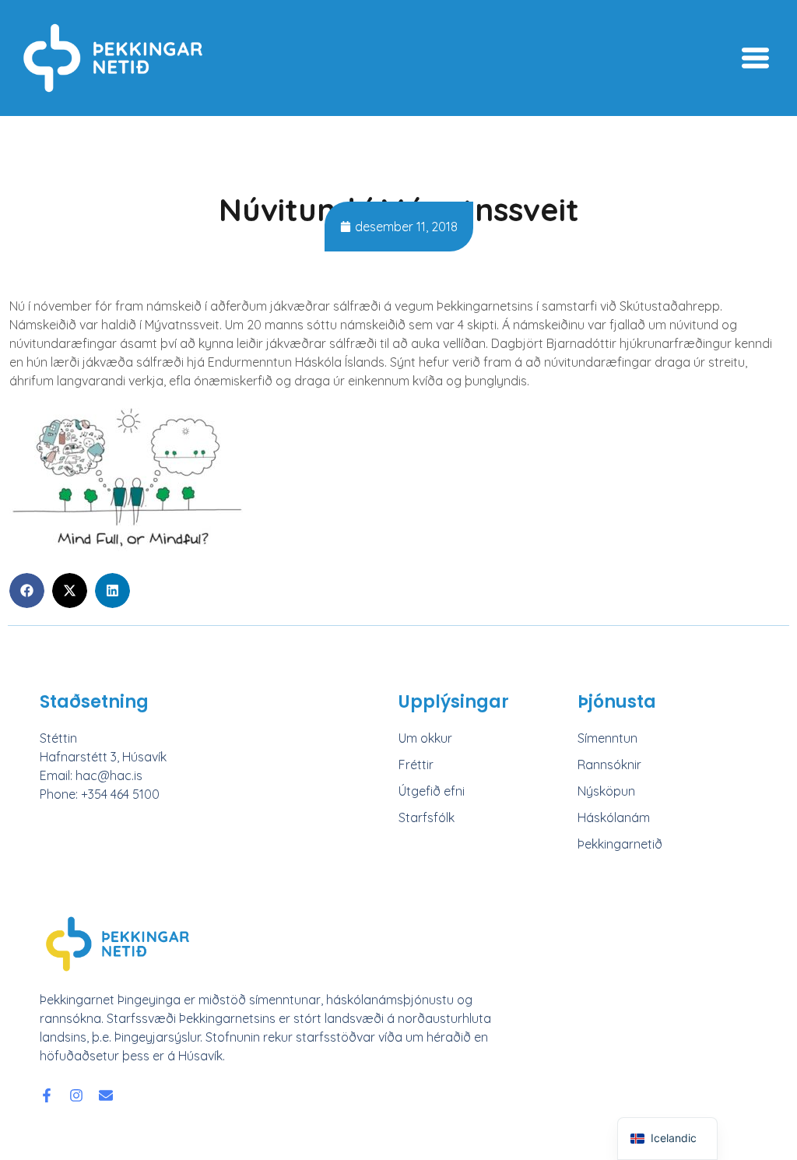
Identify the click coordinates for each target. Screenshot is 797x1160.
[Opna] (755, 58)
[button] (26, 590)
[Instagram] (76, 1095)
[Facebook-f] (47, 1095)
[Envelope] (106, 1095)
